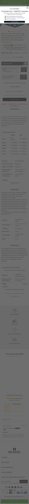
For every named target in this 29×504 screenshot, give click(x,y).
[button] (27, 8)
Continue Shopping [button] (14, 21)
